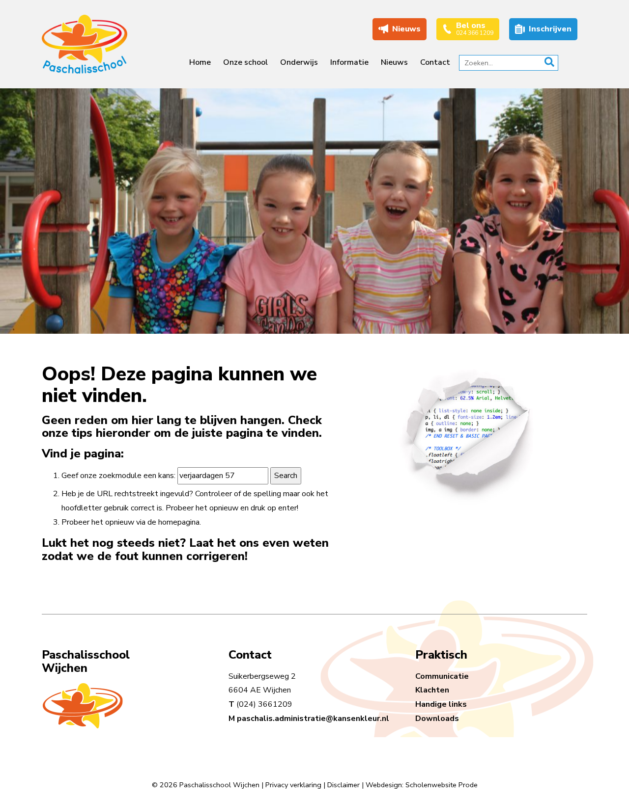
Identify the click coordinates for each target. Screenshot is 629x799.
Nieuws (394, 62)
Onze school (245, 62)
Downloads (437, 718)
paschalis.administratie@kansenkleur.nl (313, 718)
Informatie (349, 62)
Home (200, 62)
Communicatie (442, 676)
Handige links (441, 704)
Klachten (432, 690)
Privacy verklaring (293, 785)
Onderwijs (299, 62)
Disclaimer (343, 785)
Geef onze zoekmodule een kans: (118, 475)
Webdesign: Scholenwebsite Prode (422, 785)
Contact (435, 62)
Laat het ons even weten (259, 543)
